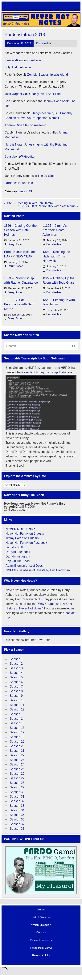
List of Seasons (41, 917)
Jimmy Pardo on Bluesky (22, 538)
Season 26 (17, 773)
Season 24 (17, 764)
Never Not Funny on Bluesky (25, 533)
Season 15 (17, 723)
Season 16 (17, 727)
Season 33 (17, 805)
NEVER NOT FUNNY (20, 529)
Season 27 (17, 778)
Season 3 (16, 668)
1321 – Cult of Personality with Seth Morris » (48, 206)
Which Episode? (41, 924)
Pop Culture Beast (18, 561)
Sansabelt (11, 156)
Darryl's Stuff (14, 547)
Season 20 (17, 746)
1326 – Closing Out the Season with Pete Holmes (20, 230)
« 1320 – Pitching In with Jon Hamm (28, 203)
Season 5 (16, 677)
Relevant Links (41, 955)
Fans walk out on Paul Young (25, 60)
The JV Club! (47, 175)
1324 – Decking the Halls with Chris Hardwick (56, 256)
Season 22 (17, 755)
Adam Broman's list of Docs (24, 565)
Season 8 (16, 691)
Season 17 (17, 732)
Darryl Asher (43, 43)
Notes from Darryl (41, 947)
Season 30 (17, 792)
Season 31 (17, 796)
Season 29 (17, 787)
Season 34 (17, 810)
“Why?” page (46, 603)
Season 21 (17, 750)
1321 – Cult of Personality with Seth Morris (19, 304)
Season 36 (17, 819)
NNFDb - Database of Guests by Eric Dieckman (38, 570)
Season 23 (17, 759)
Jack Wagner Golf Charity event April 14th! (33, 93)
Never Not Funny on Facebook (26, 542)
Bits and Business (41, 940)
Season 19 (17, 741)
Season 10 (17, 700)
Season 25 (17, 769)
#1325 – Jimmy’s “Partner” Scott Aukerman (55, 230)
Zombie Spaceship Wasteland (47, 74)
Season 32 (17, 801)
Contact (41, 932)
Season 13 (25, 191)
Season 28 (17, 782)
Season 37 (17, 824)
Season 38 (17, 828)
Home (41, 909)
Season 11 (17, 704)
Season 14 (17, 718)
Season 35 (17, 814)
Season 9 (16, 695)
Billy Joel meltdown (18, 67)
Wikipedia (27, 156)
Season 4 (16, 672)
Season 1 (16, 659)
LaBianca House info (19, 182)
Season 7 (16, 686)
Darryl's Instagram (18, 556)
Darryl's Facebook (18, 551)
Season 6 (16, 682)
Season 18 (17, 737)
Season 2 (16, 663)
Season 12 (17, 709)
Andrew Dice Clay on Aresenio (25, 125)
